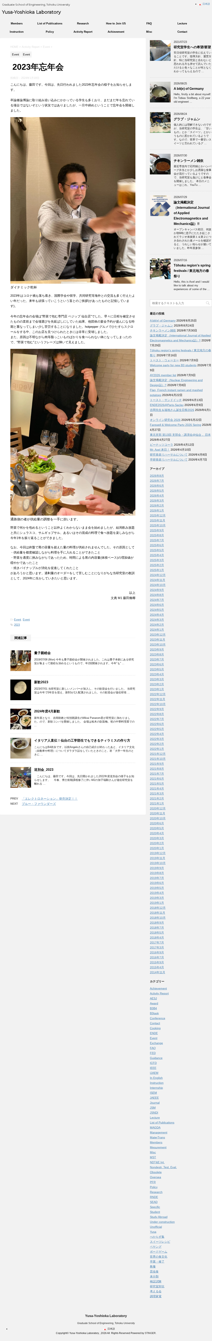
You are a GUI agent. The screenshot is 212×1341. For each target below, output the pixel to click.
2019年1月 (157, 902)
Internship (156, 1087)
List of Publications (49, 23)
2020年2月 (157, 843)
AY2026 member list (163, 375)
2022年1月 (157, 748)
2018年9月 (157, 922)
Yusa (153, 1231)
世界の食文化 (158, 1256)
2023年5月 (157, 669)
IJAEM (154, 1072)
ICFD (153, 1063)
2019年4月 (157, 892)
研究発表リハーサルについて (169, 454)
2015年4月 (157, 967)
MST (153, 1157)
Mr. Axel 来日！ (160, 449)
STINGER (150, 1333)
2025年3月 (157, 560)
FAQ (149, 23)
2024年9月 (157, 590)
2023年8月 (157, 654)
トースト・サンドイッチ (166, 400)
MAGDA (155, 1127)
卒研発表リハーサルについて (169, 459)
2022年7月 (157, 719)
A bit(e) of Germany (189, 88)
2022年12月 (158, 694)
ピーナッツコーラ (161, 444)
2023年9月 (157, 649)
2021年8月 (157, 768)
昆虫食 (154, 1271)
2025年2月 (157, 565)
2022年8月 (157, 714)
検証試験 (155, 1281)
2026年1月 (157, 510)
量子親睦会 (42, 653)
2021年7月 (157, 773)
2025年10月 (158, 525)
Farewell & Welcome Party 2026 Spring (175, 424)
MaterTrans (157, 1137)
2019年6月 (157, 883)
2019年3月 (157, 897)
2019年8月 (157, 873)
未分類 (154, 1276)
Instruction (17, 31)
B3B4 (153, 1008)
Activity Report (82, 31)
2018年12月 (158, 907)
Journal (155, 1102)
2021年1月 (157, 803)
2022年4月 (157, 734)
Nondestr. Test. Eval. (163, 1167)
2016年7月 (157, 957)
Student (155, 1212)
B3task (154, 1013)
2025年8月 (157, 535)
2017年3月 (157, 947)
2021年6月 (157, 778)
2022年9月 (157, 709)
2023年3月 (157, 679)
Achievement (116, 31)
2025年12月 (158, 515)
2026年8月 (157, 475)
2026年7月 (157, 480)
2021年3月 (157, 793)
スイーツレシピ (160, 1241)
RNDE (154, 1197)
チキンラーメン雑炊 (189, 160)
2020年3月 (157, 838)
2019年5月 (157, 888)
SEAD (154, 1202)
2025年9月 (157, 530)
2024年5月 (157, 609)
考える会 (155, 1291)
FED (153, 1053)
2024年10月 (158, 585)
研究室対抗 (157, 1286)
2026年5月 (157, 490)
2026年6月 (157, 485)
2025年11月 (157, 520)
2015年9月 (157, 962)
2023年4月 (157, 674)
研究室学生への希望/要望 (192, 47)
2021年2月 (157, 798)
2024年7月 (157, 599)
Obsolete (156, 1172)
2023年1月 (157, 689)
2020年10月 (158, 818)
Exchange (156, 1043)
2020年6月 (157, 823)
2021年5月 (157, 783)
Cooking (155, 1028)
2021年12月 (158, 753)
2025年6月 (157, 545)
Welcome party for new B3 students (173, 365)
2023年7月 (157, 659)
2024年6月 (157, 604)
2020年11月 (157, 813)
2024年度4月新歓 (47, 711)
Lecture (182, 23)
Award (154, 1003)
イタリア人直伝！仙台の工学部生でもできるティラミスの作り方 (82, 740)
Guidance (156, 1058)
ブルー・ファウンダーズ (39, 804)
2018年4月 (157, 937)
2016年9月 (157, 952)
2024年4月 (157, 614)
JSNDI (154, 1112)
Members (17, 23)
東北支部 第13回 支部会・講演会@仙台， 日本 (180, 434)
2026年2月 (157, 505)
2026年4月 (157, 495)
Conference (157, 1018)
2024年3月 (157, 619)
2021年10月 (158, 758)
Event (17, 619)
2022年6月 (157, 724)
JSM (153, 1107)
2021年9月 (157, 763)
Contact (182, 31)
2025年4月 (157, 555)
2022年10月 (158, 704)
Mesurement (158, 1147)
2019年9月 (157, 868)
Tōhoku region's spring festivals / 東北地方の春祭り (192, 271)
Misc (149, 31)
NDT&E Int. (157, 1162)
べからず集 (157, 1236)
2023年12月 (158, 634)
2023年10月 (158, 644)
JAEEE (154, 1097)
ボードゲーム (158, 1251)
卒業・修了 (157, 1261)
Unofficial (156, 1226)
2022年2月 (157, 744)
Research (83, 23)
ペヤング (155, 1246)
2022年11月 (157, 699)
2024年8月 (157, 595)
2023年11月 (157, 639)
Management (158, 1132)
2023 (17, 624)
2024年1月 (157, 629)
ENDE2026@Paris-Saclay (167, 405)
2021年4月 (157, 788)
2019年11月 (157, 858)
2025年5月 (157, 550)
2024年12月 (158, 575)
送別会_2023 (43, 769)
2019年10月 (158, 863)
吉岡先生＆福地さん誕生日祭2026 (172, 410)
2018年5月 (157, 932)
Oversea (155, 1177)
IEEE (153, 1068)
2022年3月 (157, 739)
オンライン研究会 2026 (165, 419)
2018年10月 (158, 917)
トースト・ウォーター (164, 360)
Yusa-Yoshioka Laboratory (31, 12)
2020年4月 (157, 833)
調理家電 (155, 1296)
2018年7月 (157, 927)
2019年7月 (157, 878)
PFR (153, 1182)
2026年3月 (157, 500)
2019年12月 (158, 853)
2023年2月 (157, 684)
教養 (153, 1266)
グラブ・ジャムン (187, 119)
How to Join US (116, 23)
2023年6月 (157, 664)
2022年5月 (157, 729)
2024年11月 (157, 580)
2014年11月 (157, 972)
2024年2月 (157, 624)
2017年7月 (157, 942)
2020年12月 (158, 808)
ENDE (154, 1033)
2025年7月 (157, 540)
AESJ (153, 998)
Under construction (162, 1221)
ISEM (153, 1092)
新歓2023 (41, 682)
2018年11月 (157, 912)
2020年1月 (157, 848)
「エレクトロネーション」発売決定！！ (50, 798)
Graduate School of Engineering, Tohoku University (106, 1323)
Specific (155, 1207)
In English (156, 1077)
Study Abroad (158, 1217)
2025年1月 (157, 570)
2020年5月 (157, 828)
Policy (50, 31)
